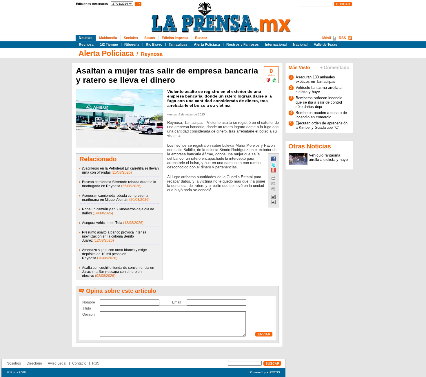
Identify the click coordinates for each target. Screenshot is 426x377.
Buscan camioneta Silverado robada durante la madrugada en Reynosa (119, 184)
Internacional (276, 45)
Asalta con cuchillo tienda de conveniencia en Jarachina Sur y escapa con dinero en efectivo (118, 272)
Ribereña (131, 45)
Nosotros (14, 363)
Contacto (79, 363)
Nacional (300, 45)
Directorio (34, 363)
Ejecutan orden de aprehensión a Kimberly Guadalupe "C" (321, 125)
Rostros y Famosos (242, 45)
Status (149, 38)
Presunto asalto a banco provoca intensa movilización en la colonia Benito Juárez (114, 236)
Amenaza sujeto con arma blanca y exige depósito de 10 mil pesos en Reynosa (114, 254)
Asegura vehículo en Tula (102, 223)
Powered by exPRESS (265, 372)
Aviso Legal (57, 363)
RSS (342, 38)
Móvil (326, 38)
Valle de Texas (325, 45)
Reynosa (86, 45)
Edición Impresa (175, 38)
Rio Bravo (154, 45)
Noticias (85, 38)
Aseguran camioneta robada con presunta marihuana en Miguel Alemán (115, 198)
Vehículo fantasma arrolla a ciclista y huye (318, 89)
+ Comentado (334, 67)
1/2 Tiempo (109, 45)
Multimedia (108, 38)
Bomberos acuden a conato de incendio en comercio (321, 115)
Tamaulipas (178, 45)
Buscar (201, 38)
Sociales (131, 38)
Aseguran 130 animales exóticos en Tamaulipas (315, 79)
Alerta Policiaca (207, 45)
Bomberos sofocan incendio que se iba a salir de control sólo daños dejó (319, 102)
